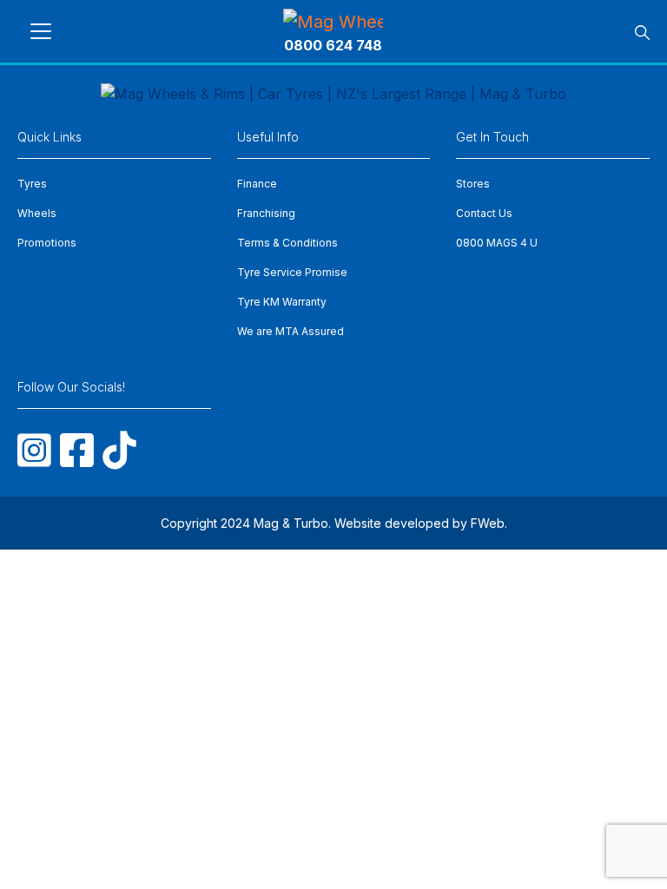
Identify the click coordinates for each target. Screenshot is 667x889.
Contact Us (484, 213)
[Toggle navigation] (40, 31)
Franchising (266, 213)
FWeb (488, 523)
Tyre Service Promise (292, 272)
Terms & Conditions (287, 242)
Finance (257, 183)
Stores (473, 183)
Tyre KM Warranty (282, 301)
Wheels (36, 213)
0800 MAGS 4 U (497, 242)
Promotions (46, 242)
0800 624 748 (333, 45)
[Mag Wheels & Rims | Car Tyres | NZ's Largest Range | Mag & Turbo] (333, 21)
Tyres (32, 183)
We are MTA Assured (290, 331)
